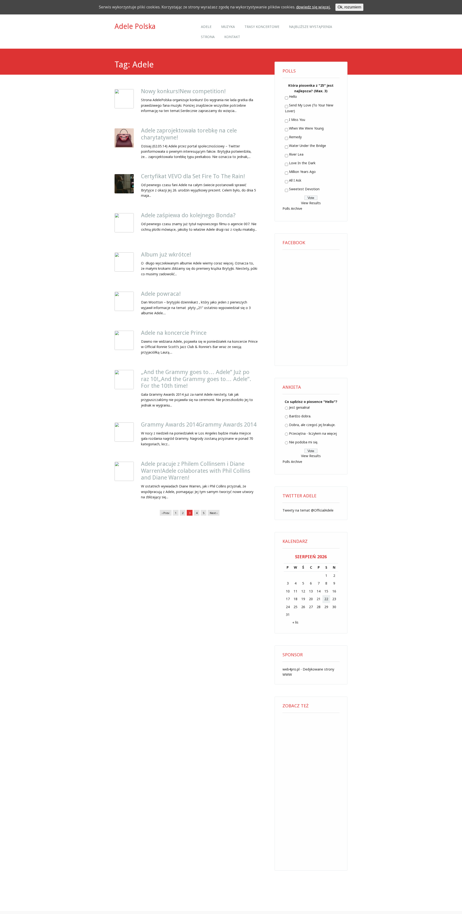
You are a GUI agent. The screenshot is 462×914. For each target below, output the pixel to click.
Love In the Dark (302, 163)
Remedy (295, 137)
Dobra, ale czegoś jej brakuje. (312, 424)
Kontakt (232, 36)
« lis (295, 622)
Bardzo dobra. (300, 416)
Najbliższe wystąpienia (310, 26)
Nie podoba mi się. (303, 442)
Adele (206, 26)
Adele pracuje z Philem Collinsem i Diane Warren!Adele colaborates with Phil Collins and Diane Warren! (195, 470)
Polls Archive (292, 208)
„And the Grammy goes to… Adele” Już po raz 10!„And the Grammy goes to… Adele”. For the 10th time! (196, 379)
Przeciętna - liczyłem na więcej (313, 433)
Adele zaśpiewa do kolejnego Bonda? (188, 215)
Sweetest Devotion (304, 189)
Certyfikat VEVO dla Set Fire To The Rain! (193, 176)
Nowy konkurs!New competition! (183, 91)
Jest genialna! (299, 407)
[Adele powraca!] (124, 309)
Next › (213, 513)
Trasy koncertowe (261, 26)
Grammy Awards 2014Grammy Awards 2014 (199, 424)
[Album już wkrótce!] (124, 270)
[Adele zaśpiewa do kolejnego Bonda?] (124, 231)
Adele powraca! (161, 293)
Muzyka (228, 26)
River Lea (296, 154)
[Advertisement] (310, 790)
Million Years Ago (302, 171)
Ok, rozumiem (349, 7)
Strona (208, 36)
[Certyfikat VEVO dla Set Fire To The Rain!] (124, 192)
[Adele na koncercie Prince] (124, 348)
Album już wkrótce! (166, 254)
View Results (311, 203)
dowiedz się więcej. (313, 7)
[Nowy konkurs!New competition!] (124, 107)
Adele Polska (135, 26)
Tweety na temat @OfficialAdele (308, 510)
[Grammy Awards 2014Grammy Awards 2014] (124, 440)
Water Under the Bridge (307, 145)
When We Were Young (306, 128)
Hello (293, 96)
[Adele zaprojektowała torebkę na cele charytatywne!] (124, 146)
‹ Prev (165, 513)
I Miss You (297, 119)
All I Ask (295, 180)
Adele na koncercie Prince (173, 332)
